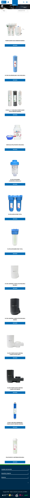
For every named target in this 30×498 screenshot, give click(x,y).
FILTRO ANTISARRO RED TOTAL (15, 249)
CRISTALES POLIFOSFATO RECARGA (15, 144)
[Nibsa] (15, 5)
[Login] (27, 2)
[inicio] (8, 2)
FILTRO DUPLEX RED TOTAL (15, 214)
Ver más (15, 45)
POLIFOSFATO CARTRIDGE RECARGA (15, 457)
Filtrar (4, 10)
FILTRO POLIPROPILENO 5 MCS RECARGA (15, 75)
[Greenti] (26, 496)
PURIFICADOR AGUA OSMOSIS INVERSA (15, 40)
